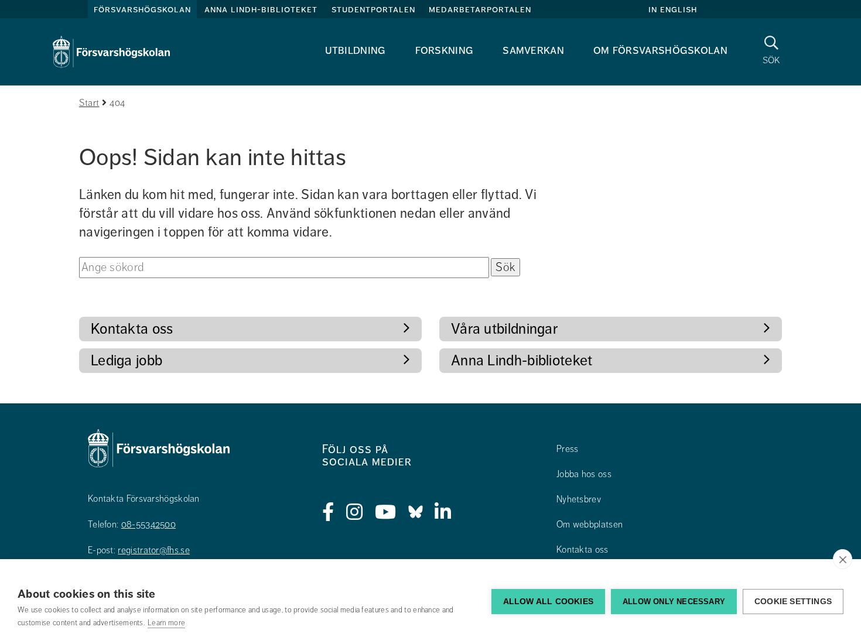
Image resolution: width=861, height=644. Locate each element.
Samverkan (533, 50)
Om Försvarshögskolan (660, 50)
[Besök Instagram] (354, 512)
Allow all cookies (548, 601)
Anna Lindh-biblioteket (260, 9)
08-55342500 (148, 524)
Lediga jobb (126, 360)
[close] (842, 559)
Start (89, 103)
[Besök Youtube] (386, 512)
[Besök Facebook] (328, 512)
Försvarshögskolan (142, 9)
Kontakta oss (132, 329)
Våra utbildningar (504, 329)
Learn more (166, 623)
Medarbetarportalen (480, 9)
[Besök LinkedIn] (443, 512)
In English (672, 9)
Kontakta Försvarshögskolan (144, 499)
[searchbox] (284, 267)
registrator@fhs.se (153, 550)
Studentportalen (373, 9)
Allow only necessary (674, 601)
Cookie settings (793, 601)
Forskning (444, 50)
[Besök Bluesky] (415, 512)
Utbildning (355, 50)
